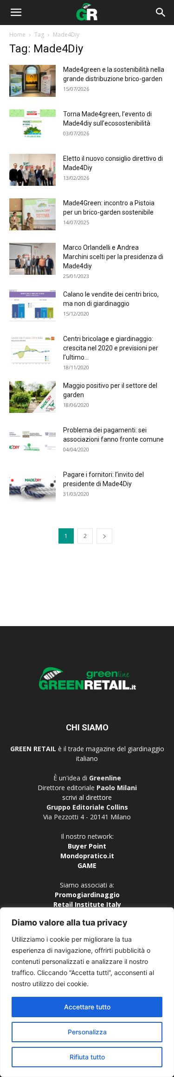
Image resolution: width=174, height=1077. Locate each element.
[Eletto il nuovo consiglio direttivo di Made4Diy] (32, 170)
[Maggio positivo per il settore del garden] (32, 397)
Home (17, 34)
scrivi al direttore (87, 797)
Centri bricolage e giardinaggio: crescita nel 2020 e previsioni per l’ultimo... (110, 348)
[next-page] (104, 536)
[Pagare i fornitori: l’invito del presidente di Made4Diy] (32, 486)
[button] (16, 12)
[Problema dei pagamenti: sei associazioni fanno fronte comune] (32, 441)
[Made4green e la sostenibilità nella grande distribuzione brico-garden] (32, 81)
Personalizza (87, 1032)
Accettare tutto (87, 1007)
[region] (87, 992)
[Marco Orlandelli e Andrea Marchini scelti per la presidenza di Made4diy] (32, 259)
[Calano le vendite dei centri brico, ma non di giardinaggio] (32, 306)
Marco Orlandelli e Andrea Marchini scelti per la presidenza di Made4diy (113, 257)
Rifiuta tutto (87, 1057)
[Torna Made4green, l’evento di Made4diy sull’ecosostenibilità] (32, 125)
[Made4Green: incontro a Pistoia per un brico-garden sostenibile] (32, 214)
